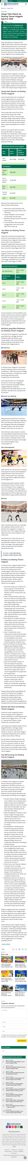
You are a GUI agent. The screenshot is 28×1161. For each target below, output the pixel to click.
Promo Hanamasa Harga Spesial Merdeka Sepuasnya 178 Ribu (14, 1084)
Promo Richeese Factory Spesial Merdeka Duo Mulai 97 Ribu (14, 1095)
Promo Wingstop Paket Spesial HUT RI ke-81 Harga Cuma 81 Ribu (15, 1078)
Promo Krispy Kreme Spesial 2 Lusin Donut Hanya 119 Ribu (15, 1062)
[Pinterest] (10, 1127)
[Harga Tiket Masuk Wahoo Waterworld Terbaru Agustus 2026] (21, 959)
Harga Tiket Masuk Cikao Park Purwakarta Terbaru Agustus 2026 (6, 994)
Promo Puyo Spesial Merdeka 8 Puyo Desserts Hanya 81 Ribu (15, 1067)
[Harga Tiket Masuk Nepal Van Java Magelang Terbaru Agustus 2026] (21, 988)
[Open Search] (26, 4)
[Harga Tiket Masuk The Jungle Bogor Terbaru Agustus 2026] (7, 959)
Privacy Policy (8, 1151)
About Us (7, 1149)
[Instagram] (13, 1127)
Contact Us (14, 1149)
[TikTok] (21, 1127)
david (5, 21)
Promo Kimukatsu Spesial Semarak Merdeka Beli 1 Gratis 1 (15, 1073)
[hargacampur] (11, 4)
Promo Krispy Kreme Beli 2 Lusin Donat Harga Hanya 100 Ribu (14, 1111)
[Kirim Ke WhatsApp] (25, 949)
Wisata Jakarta (6, 944)
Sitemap (21, 1149)
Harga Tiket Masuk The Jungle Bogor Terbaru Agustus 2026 (7, 965)
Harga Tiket (4, 11)
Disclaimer (14, 1153)
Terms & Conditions (18, 1151)
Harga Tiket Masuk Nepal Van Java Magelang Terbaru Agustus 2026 (20, 994)
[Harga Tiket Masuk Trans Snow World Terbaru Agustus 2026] (21, 973)
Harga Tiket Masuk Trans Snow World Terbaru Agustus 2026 (20, 980)
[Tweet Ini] (16, 949)
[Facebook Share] (13, 949)
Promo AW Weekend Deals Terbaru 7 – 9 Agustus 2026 (15, 1106)
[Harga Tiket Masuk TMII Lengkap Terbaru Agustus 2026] (7, 973)
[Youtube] (15, 1127)
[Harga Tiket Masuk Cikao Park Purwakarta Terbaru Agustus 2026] (7, 988)
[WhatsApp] (18, 1127)
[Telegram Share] (22, 949)
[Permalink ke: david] (2, 22)
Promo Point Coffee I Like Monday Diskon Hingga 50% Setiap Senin (15, 1100)
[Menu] (2, 4)
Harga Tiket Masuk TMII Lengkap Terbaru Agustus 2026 (7, 980)
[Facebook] (7, 1127)
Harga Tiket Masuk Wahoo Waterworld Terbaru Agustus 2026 (20, 965)
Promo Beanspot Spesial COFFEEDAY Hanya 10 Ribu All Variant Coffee (15, 1089)
